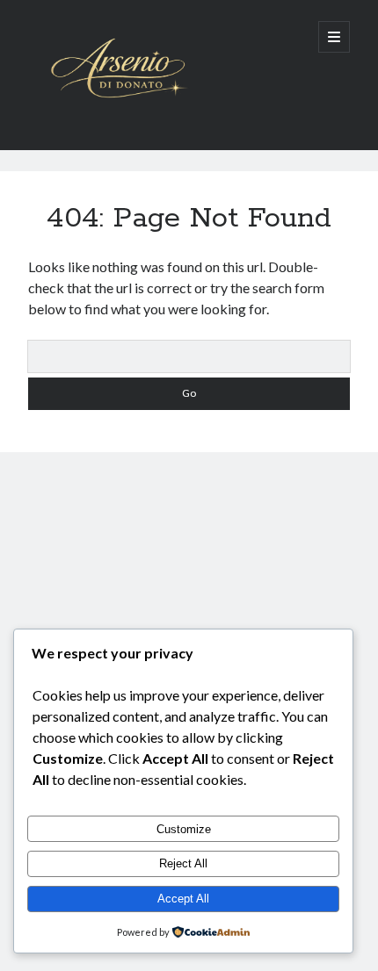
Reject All (183, 863)
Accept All (183, 898)
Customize (183, 829)
